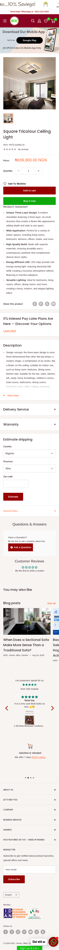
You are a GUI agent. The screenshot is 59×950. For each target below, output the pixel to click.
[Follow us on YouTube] (30, 932)
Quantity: (8, 170)
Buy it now (29, 201)
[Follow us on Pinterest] (24, 932)
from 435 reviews (30, 689)
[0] (53, 21)
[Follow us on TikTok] (36, 932)
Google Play (29, 40)
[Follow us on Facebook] (5, 932)
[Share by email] (53, 304)
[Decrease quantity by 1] (18, 170)
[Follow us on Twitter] (12, 932)
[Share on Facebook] (34, 304)
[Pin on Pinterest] (41, 304)
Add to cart (29, 190)
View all (51, 603)
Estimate (13, 496)
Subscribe (14, 879)
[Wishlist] (46, 20)
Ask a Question (22, 547)
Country (7, 446)
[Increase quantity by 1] (38, 170)
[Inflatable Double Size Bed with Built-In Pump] (29, 720)
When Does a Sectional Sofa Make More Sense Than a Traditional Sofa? (26, 644)
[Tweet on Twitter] (47, 304)
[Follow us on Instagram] (18, 932)
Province (8, 461)
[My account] (39, 21)
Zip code (8, 476)
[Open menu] (5, 21)
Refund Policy (10, 511)
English (8, 895)
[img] (29, 685)
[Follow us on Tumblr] (43, 932)
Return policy (38, 757)
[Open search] (33, 21)
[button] (7, 708)
